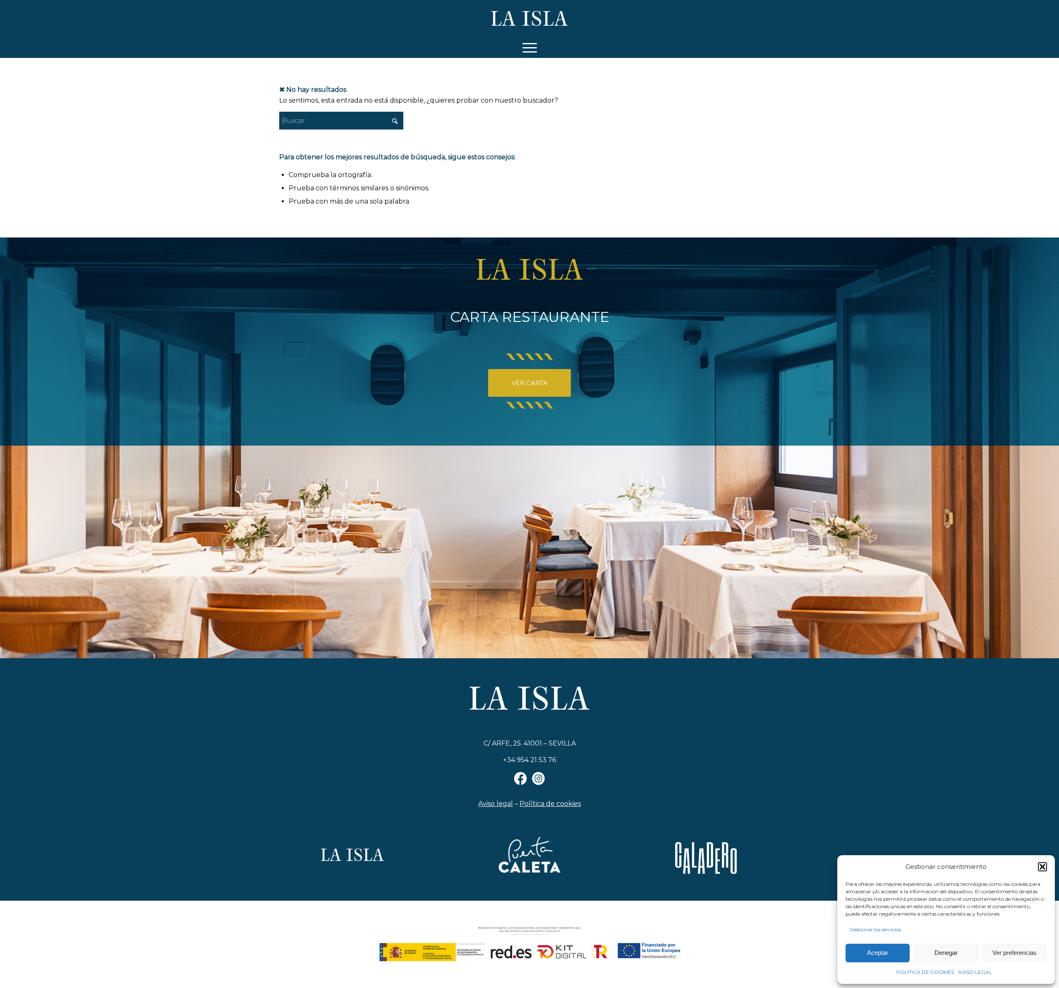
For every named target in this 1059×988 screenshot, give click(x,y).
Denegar (946, 952)
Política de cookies (550, 804)
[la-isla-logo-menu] (529, 18)
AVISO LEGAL (975, 972)
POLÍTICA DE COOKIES (925, 972)
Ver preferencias (1014, 952)
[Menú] (529, 47)
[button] (1042, 867)
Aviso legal (495, 804)
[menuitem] (529, 47)
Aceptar (877, 952)
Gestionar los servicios (875, 929)
